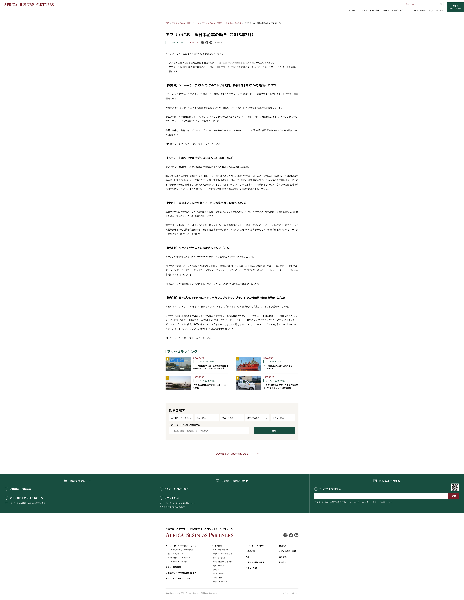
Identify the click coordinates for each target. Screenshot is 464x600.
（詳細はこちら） (386, 502)
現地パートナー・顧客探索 (222, 554)
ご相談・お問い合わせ (176, 489)
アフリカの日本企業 (233, 23)
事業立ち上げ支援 (219, 558)
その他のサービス (219, 574)
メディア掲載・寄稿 (287, 551)
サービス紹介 (397, 10)
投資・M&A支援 (218, 566)
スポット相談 (171, 498)
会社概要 (439, 10)
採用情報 (282, 556)
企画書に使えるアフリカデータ (179, 558)
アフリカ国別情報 (173, 567)
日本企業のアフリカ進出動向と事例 (181, 572)
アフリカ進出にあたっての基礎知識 (180, 550)
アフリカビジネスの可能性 (212, 23)
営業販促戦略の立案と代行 (222, 562)
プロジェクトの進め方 (416, 10)
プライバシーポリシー (290, 593)
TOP (167, 23)
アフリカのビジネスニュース (178, 578)
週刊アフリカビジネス (227, 67)
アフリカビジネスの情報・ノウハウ (373, 10)
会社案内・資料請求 (20, 489)
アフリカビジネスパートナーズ (29, 4)
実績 (431, 10)
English (411, 4)
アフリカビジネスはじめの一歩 (26, 498)
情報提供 (216, 570)
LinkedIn (210, 42)
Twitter (285, 535)
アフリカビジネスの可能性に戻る (232, 453)
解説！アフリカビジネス (176, 554)
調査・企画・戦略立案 (220, 550)
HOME (352, 10)
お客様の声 (250, 551)
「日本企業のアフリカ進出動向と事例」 (236, 62)
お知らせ (282, 562)
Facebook (206, 42)
